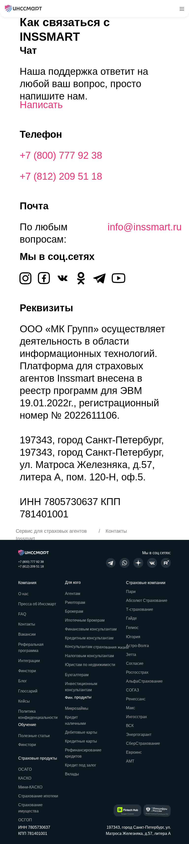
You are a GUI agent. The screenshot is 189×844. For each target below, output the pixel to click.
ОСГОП (25, 820)
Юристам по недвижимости (90, 665)
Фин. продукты (78, 697)
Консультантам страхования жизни (97, 647)
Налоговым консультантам (89, 656)
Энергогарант (138, 734)
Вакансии (27, 634)
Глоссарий (27, 691)
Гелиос (132, 628)
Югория (133, 637)
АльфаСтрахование (144, 681)
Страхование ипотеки (38, 796)
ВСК (130, 726)
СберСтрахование (143, 743)
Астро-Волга (137, 646)
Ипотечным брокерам (85, 620)
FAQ (22, 614)
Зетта (131, 654)
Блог (22, 681)
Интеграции (29, 661)
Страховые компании (145, 583)
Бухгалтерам (77, 675)
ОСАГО (25, 769)
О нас (23, 594)
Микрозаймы (76, 708)
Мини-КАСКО (30, 787)
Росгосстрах (137, 672)
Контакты (26, 624)
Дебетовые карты (81, 732)
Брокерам (74, 611)
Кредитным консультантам (89, 638)
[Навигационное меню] (182, 8)
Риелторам (75, 602)
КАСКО (24, 778)
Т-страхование (139, 609)
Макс (130, 708)
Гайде (131, 618)
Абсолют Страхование (146, 600)
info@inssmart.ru (145, 226)
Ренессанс (135, 699)
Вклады (72, 774)
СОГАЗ (132, 690)
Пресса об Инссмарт (37, 604)
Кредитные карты (81, 741)
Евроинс (134, 752)
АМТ (130, 761)
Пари (131, 591)
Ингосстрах (136, 717)
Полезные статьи (34, 736)
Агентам (72, 593)
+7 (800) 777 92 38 (61, 155)
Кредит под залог (80, 765)
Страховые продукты (37, 758)
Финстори (27, 745)
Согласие (134, 663)
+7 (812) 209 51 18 (61, 176)
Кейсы (24, 701)
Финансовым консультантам (91, 629)
